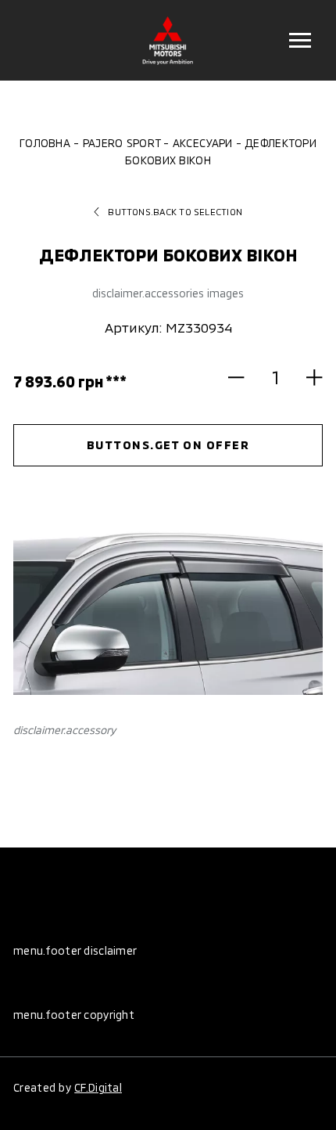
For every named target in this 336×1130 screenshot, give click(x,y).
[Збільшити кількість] (307, 377)
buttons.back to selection (175, 212)
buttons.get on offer (168, 444)
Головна (45, 142)
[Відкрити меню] (299, 40)
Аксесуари (202, 142)
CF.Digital (98, 1087)
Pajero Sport (121, 142)
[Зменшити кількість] (243, 377)
